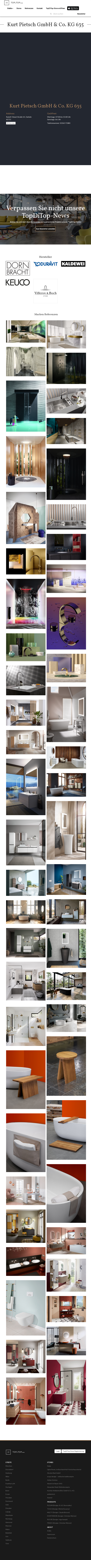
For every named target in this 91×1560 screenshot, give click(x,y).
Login (58, 1451)
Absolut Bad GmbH (53, 1473)
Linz (7, 1536)
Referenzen (29, 8)
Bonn (7, 1491)
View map (11, 123)
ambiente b (51, 1494)
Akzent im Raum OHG (54, 1483)
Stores (19, 8)
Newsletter (81, 14)
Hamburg (9, 1473)
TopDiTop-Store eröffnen (55, 8)
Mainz (8, 1529)
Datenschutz (51, 1538)
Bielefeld (9, 1533)
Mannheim (9, 1515)
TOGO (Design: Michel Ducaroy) (58, 1509)
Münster (9, 1526)
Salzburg (8, 1540)
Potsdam (9, 1498)
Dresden (9, 1508)
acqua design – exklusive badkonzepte (60, 1476)
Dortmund (9, 1501)
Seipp (49, 1466)
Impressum (51, 1534)
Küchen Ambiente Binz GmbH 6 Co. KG (60, 1491)
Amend (49, 1498)
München (9, 1466)
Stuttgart (9, 1487)
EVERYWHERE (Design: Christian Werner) (61, 1516)
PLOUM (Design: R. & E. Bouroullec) (59, 1505)
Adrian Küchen (52, 1480)
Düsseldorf (9, 1469)
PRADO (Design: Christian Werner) (59, 1523)
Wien (7, 1476)
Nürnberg (9, 1519)
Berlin (8, 1480)
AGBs (49, 1531)
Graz (7, 1543)
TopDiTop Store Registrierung (73, 1451)
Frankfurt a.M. (10, 1483)
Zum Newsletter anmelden (45, 229)
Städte (9, 8)
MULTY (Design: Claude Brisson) (58, 1512)
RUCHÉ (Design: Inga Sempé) (57, 1519)
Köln (7, 1505)
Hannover (9, 1522)
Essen (8, 1494)
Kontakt (40, 8)
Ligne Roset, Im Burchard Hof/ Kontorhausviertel (64, 1469)
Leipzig (8, 1512)
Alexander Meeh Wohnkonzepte (58, 1487)
